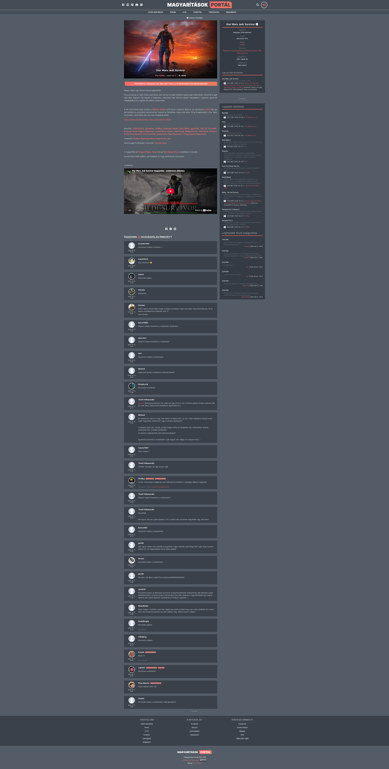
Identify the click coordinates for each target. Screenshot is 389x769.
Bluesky (242, 731)
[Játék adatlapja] (256, 24)
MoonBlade (143, 606)
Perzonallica (197, 763)
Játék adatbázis (155, 12)
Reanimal (225, 131)
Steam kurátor (242, 727)
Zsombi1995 (143, 244)
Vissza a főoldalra (196, 18)
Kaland (242, 45)
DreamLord (143, 384)
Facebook (242, 724)
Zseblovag (246, 285)
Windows (248, 51)
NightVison (227, 87)
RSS (242, 735)
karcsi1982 (143, 323)
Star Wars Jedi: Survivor (230, 79)
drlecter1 (142, 338)
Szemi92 (246, 246)
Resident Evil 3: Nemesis (230, 209)
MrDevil (141, 369)
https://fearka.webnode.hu (160, 487)
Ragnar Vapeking (237, 87)
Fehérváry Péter (234, 85)
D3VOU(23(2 (253, 83)
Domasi (141, 305)
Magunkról (231, 12)
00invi (141, 274)
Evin (245, 146)
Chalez (141, 698)
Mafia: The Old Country (230, 192)
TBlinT (226, 188)
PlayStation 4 (228, 51)
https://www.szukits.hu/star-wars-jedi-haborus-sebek (147, 119)
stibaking (142, 637)
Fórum (173, 12)
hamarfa (247, 172)
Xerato (141, 558)
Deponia (225, 151)
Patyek (141, 652)
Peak (223, 122)
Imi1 (140, 353)
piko (247, 276)
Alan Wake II (226, 140)
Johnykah (227, 203)
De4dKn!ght (143, 621)
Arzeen (246, 83)
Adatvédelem (195, 731)
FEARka (162, 76)
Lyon (247, 267)
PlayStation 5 (239, 51)
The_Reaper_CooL (251, 117)
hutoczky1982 (245, 297)
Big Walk (225, 113)
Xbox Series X (242, 53)
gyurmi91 (253, 85)
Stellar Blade (226, 177)
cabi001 (141, 668)
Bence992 (142, 528)
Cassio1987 (143, 448)
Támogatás (214, 12)
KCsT (246, 161)
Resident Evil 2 (227, 220)
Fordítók (197, 12)
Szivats (141, 290)
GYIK (184, 12)
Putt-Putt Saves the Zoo (230, 166)
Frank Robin (245, 85)
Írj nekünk (194, 724)
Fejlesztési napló (242, 738)
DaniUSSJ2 (143, 259)
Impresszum (194, 735)
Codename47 (248, 186)
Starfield (225, 239)
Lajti (257, 85)
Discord (194, 727)
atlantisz (246, 257)
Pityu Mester (144, 683)
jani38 (141, 543)
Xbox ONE (257, 51)
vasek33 (142, 589)
